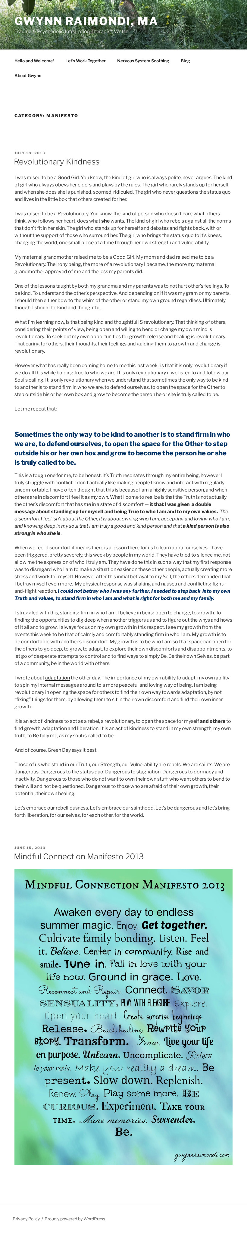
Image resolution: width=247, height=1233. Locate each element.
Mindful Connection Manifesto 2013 (79, 856)
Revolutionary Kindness (56, 161)
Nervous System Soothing (143, 60)
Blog (185, 60)
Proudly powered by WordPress (75, 1218)
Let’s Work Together (85, 60)
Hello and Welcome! (34, 60)
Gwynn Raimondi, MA (86, 21)
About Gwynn (27, 75)
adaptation (57, 678)
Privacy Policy (26, 1218)
